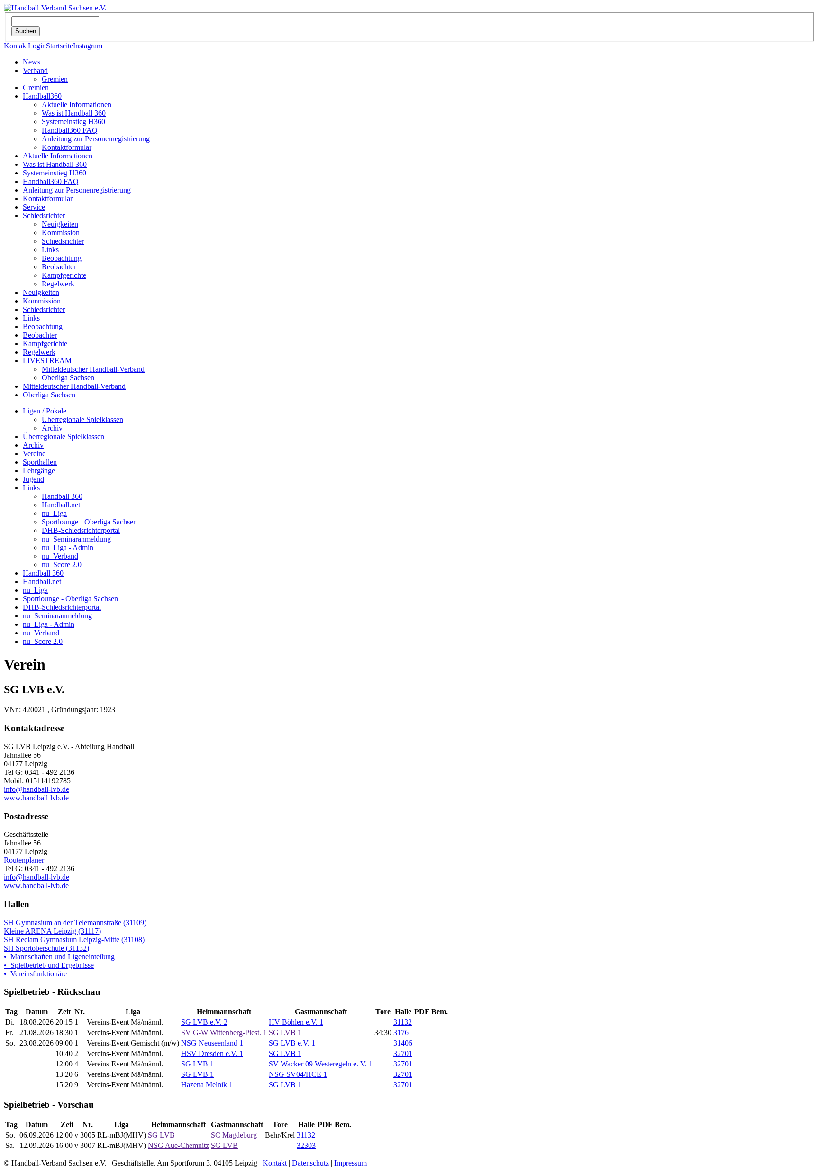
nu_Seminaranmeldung (76, 539)
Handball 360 (62, 496)
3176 (401, 1032)
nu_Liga (54, 513)
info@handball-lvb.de (36, 789)
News (31, 62)
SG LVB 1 (285, 1032)
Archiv (52, 428)
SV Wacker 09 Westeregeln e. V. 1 (321, 1064)
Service (34, 207)
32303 (306, 1145)
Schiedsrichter (48, 215)
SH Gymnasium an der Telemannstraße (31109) (75, 922)
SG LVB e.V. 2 (204, 1022)
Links (50, 250)
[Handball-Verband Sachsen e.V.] (55, 8)
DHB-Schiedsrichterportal (81, 530)
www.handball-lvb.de (36, 798)
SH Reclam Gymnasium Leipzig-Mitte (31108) (74, 940)
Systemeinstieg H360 (73, 122)
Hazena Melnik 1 (207, 1085)
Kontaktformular (66, 147)
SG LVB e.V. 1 (292, 1043)
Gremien (55, 79)
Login (37, 46)
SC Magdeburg (234, 1135)
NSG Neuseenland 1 (212, 1043)
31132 (402, 1022)
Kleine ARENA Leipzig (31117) (52, 931)
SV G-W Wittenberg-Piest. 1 (224, 1032)
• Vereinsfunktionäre (35, 974)
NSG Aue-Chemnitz (178, 1145)
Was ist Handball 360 (74, 113)
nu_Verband (60, 556)
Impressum (350, 1163)
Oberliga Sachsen (68, 378)
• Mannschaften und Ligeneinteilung (59, 957)
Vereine (34, 454)
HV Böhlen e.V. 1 (296, 1022)
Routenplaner (24, 860)
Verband (35, 70)
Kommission (61, 233)
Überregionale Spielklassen (82, 419)
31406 (402, 1043)
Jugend (33, 479)
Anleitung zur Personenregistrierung (96, 139)
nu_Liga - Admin (67, 547)
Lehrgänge (39, 471)
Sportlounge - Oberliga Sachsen (89, 522)
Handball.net (61, 505)
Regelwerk (58, 284)
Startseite (59, 46)
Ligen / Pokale (44, 411)
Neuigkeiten (60, 224)
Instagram (87, 46)
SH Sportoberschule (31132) (46, 948)
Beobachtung (62, 258)
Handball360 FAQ (70, 130)
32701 (402, 1053)
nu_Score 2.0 (62, 564)
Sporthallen (40, 462)
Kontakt (16, 46)
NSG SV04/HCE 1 (298, 1074)
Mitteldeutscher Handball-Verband (93, 369)
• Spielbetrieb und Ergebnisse (49, 965)
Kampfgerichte (64, 275)
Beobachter (59, 267)
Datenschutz (310, 1163)
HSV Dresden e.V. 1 (212, 1053)
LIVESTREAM (47, 361)
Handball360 (42, 96)
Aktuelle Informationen (76, 105)
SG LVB (161, 1135)
